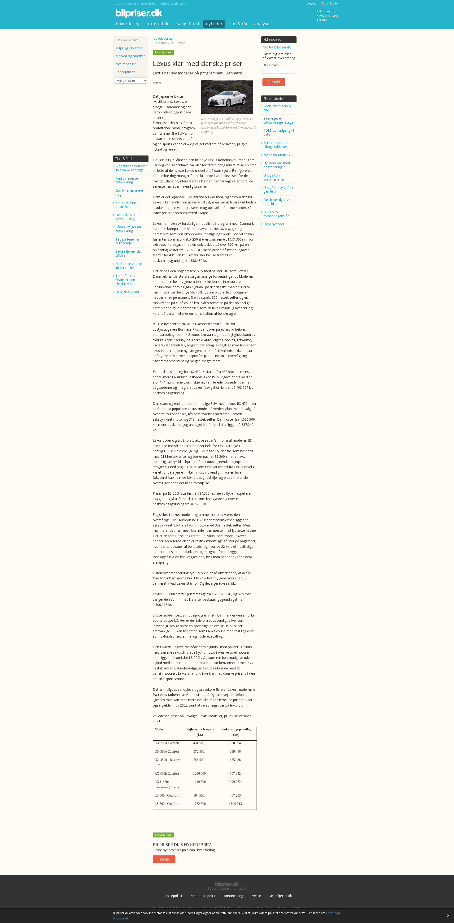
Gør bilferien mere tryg (129, 192)
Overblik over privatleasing (125, 216)
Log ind (312, 3)
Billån (323, 20)
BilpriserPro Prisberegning (193, 911)
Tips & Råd (123, 158)
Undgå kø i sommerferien (274, 177)
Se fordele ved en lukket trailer (128, 265)
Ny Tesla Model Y (276, 155)
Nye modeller (125, 64)
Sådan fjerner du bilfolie (128, 253)
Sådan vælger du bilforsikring (128, 229)
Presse (256, 895)
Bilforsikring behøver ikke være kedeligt (131, 168)
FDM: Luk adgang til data (278, 132)
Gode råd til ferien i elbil (277, 108)
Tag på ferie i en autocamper (127, 241)
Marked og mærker (130, 56)
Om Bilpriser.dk (280, 895)
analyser (262, 23)
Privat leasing (328, 15)
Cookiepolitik (172, 895)
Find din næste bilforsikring (126, 180)
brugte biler (158, 23)
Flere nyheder (273, 98)
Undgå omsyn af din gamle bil (278, 189)
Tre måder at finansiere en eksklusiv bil (125, 279)
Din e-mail (270, 65)
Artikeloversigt (163, 38)
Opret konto (329, 3)
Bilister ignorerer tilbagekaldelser (276, 144)
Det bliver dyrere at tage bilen (278, 201)
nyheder (214, 23)
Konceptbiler (125, 72)
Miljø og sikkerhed (129, 48)
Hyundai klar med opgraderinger (276, 165)
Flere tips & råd (127, 292)
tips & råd (238, 23)
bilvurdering (128, 23)
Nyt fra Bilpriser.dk (276, 47)
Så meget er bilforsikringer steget (279, 120)
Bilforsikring (327, 11)
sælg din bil (188, 23)
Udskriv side (163, 52)
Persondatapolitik (203, 895)
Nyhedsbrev (272, 39)
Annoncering (233, 895)
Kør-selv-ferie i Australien (126, 204)
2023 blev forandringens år (276, 214)
